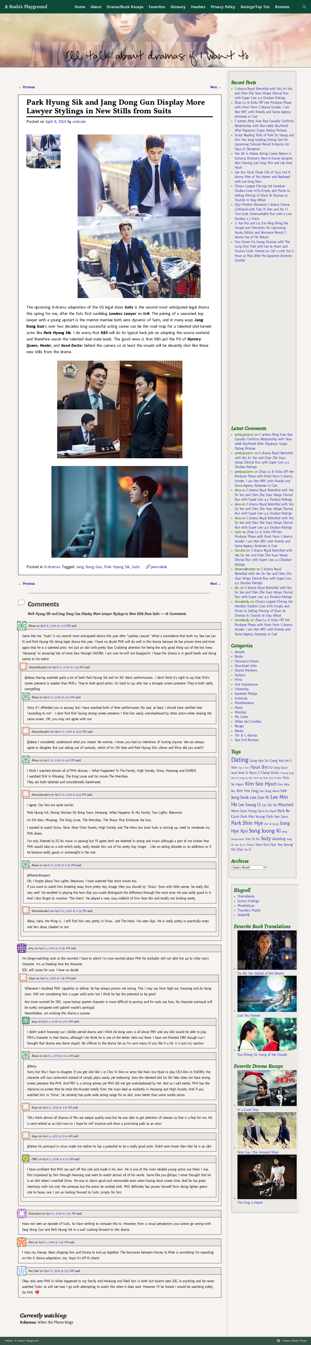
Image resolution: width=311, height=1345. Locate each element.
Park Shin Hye (247, 823)
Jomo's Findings (248, 901)
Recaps (239, 726)
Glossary (178, 6)
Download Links (246, 666)
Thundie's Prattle (248, 910)
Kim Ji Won (275, 778)
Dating (239, 760)
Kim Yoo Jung (247, 791)
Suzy (266, 838)
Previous (26, 87)
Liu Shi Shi (269, 805)
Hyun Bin (259, 767)
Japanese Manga (246, 693)
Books (239, 656)
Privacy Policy (223, 6)
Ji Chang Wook (268, 773)
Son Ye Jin (252, 839)
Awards (240, 652)
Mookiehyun (246, 905)
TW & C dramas (246, 735)
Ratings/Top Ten (255, 6)
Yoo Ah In (240, 844)
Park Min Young (252, 817)
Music (239, 707)
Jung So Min (246, 778)
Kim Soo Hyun (261, 784)
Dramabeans (246, 896)
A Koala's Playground (26, 6)
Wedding (279, 839)
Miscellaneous (244, 703)
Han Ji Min (244, 768)
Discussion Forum (247, 661)
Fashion (240, 675)
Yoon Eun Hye (265, 844)
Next (216, 87)
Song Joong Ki (265, 831)
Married (285, 804)
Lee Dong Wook (269, 791)
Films (238, 679)
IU (270, 767)
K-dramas (52, 566)
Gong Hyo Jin (259, 760)
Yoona (250, 844)
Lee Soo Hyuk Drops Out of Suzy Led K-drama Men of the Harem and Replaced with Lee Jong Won (263, 176)
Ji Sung (284, 773)
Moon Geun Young (244, 811)
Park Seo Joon (277, 817)
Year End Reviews (247, 740)
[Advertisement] (265, 346)
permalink (159, 566)
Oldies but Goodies (248, 721)
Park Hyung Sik (117, 566)
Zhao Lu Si (244, 849)
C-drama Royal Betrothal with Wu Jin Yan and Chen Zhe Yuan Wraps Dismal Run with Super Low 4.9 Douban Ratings (263, 93)
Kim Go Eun (261, 778)
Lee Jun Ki (259, 797)
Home (80, 6)
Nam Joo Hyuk (267, 811)
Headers (198, 6)
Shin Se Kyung (271, 824)
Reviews (282, 6)
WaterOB (243, 915)
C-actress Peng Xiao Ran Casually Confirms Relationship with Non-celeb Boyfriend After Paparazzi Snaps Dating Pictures (264, 125)
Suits (136, 566)
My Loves (241, 717)
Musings (240, 712)
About (96, 6)
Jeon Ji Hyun (247, 773)
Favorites (157, 6)
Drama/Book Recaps (125, 6)
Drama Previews (246, 670)
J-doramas (242, 689)
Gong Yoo (277, 760)
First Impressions (246, 684)
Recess (239, 731)
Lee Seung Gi (249, 805)
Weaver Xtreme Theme (294, 1340)
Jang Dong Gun (89, 566)
